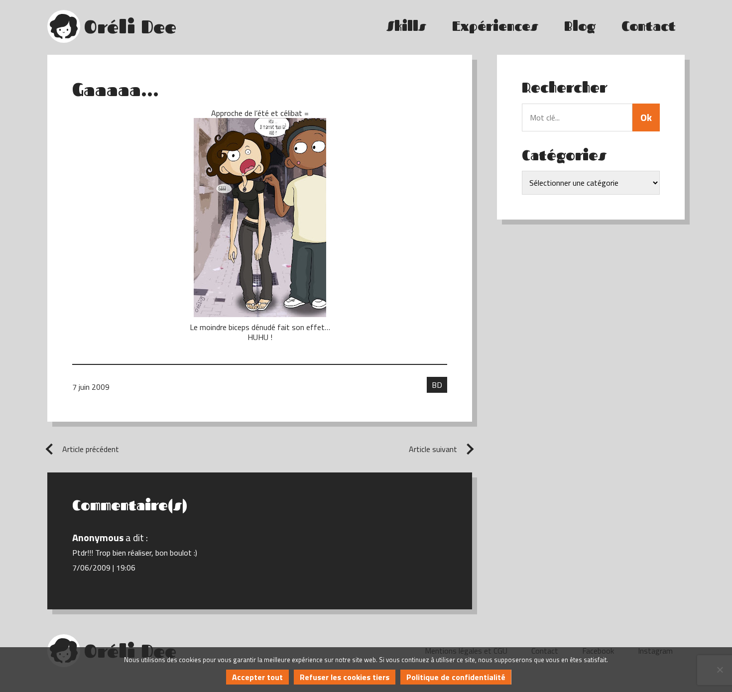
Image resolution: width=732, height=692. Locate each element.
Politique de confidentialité (455, 677)
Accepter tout (257, 677)
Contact (648, 26)
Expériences (495, 26)
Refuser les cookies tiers (344, 677)
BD (437, 385)
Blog (580, 26)
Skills (406, 26)
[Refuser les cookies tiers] (720, 670)
